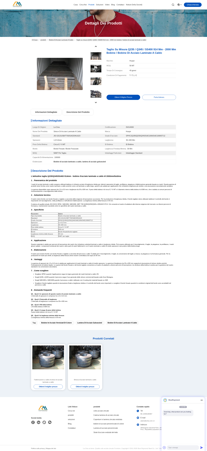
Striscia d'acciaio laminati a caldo (85, 380)
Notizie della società (134, 5)
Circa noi (83, 5)
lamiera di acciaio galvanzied (89, 323)
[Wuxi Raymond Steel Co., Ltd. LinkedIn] (39, 422)
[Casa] (43, 411)
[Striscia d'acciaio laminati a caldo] (85, 361)
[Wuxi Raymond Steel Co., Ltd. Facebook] (33, 422)
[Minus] (201, 400)
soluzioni (99, 5)
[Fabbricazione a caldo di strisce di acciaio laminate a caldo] (48, 361)
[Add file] (164, 447)
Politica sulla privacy (38, 448)
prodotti (91, 5)
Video (107, 5)
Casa (76, 5)
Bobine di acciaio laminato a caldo (61, 40)
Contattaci (120, 5)
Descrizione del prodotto (78, 112)
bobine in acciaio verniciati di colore (56, 323)
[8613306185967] (44, 422)
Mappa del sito (51, 448)
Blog (113, 5)
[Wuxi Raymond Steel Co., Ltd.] (17, 5)
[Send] (201, 447)
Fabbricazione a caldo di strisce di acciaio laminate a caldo (48, 381)
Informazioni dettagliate (46, 112)
